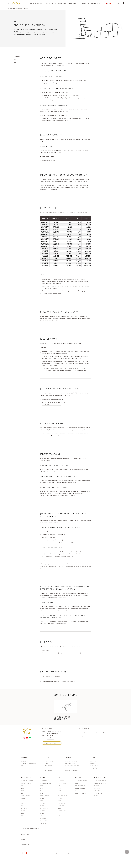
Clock (22, 813)
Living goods (43, 820)
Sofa (22, 785)
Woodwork (97, 790)
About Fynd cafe (48, 770)
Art (22, 815)
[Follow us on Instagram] (24, 738)
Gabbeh (23, 839)
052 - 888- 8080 (50, 738)
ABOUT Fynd (93, 761)
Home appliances (62, 803)
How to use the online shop (62, 718)
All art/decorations (81, 780)
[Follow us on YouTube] (27, 738)
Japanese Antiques (74, 3)
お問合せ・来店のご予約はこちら (52, 743)
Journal (46, 763)
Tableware (24, 803)
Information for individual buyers (72, 770)
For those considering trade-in (72, 765)
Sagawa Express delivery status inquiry (52, 399)
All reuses (61, 780)
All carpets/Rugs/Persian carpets (30, 832)
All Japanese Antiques (100, 780)
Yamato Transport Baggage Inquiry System (53, 402)
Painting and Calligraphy (101, 783)
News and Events (49, 761)
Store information (49, 765)
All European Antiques (27, 780)
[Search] (112, 3)
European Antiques (36, 3)
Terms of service (94, 765)
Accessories (43, 818)
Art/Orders (62, 3)
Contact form (45, 650)
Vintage (47, 3)
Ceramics (96, 785)
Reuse (54, 3)
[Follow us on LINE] (30, 738)
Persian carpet (25, 834)
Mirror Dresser (25, 795)
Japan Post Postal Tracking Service (51, 405)
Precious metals (80, 788)
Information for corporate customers (73, 768)
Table (22, 790)
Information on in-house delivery (72, 761)
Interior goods (25, 808)
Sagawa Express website (48, 160)
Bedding (23, 798)
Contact (22, 765)
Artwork (77, 783)
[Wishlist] (119, 3)
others (96, 795)
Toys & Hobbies (44, 823)
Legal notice (93, 763)
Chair (22, 788)
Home (10, 8)
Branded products (80, 793)
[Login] (116, 3)
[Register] (108, 736)
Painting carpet (25, 844)
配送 (15, 21)
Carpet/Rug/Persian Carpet (91, 3)
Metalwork (97, 788)
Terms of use (45, 679)
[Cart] (122, 3)
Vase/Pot (23, 810)
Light (22, 800)
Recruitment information (50, 768)
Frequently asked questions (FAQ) (28, 763)
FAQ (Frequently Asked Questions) (51, 676)
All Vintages (43, 780)
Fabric (22, 805)
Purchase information (70, 763)
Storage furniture (26, 783)
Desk (22, 793)
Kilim (22, 837)
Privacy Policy (93, 768)
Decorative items (80, 785)
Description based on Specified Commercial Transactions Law (58, 681)
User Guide (23, 761)
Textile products (98, 793)
